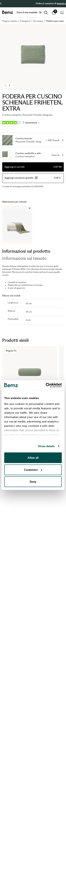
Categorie (25, 21)
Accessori (38, 21)
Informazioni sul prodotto (26, 251)
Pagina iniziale (9, 21)
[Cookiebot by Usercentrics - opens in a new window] (46, 385)
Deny (33, 481)
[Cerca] (46, 12)
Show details (46, 446)
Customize (31, 469)
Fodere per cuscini (56, 21)
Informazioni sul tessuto (24, 258)
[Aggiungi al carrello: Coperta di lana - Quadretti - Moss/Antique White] (29, 208)
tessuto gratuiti (43, 3)
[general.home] (7, 12)
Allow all (32, 457)
